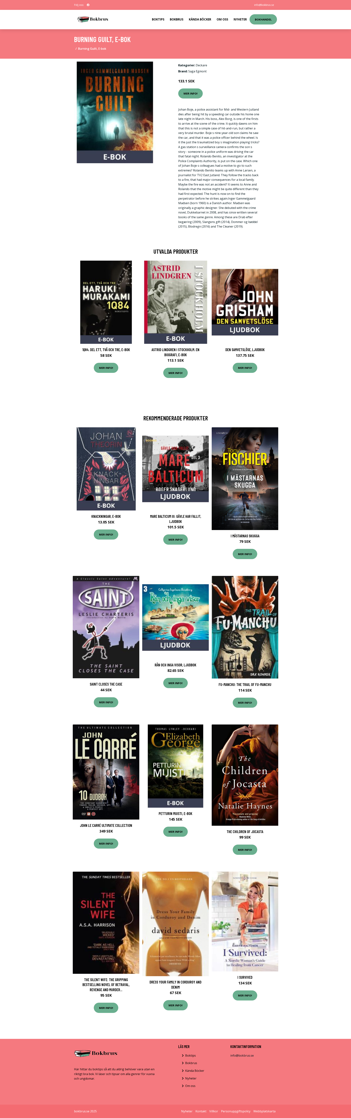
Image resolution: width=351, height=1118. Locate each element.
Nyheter (240, 19)
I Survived (244, 977)
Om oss (190, 1086)
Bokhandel (263, 19)
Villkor (213, 1111)
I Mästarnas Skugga (245, 536)
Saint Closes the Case (106, 684)
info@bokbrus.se (264, 5)
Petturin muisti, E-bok (175, 813)
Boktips (158, 19)
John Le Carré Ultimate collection (106, 825)
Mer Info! (190, 93)
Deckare (201, 65)
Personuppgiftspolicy (235, 1111)
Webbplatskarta (264, 1111)
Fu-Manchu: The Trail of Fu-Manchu (245, 684)
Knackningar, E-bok (106, 516)
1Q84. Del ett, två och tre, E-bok (106, 349)
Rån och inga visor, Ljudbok (175, 665)
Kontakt (200, 1111)
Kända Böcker (200, 19)
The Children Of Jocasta (245, 831)
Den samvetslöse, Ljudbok (245, 349)
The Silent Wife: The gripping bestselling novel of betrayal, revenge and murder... (106, 984)
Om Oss (222, 19)
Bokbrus (176, 19)
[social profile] (88, 4)
